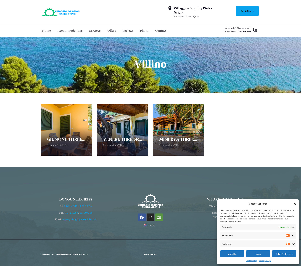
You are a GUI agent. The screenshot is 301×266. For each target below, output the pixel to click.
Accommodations (70, 31)
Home (46, 31)
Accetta (232, 254)
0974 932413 (70, 205)
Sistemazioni (54, 144)
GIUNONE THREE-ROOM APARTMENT (66, 139)
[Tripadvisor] (159, 217)
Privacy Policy (265, 260)
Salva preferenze (284, 254)
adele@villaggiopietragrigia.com (79, 219)
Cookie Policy (251, 260)
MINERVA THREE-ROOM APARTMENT (178, 139)
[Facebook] (142, 217)
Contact (160, 31)
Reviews (128, 31)
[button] (294, 203)
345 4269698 (71, 212)
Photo (144, 31)
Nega (258, 254)
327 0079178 (86, 212)
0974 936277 (85, 205)
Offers (111, 31)
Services (95, 31)
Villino (65, 144)
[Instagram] (150, 217)
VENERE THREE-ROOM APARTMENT (122, 139)
